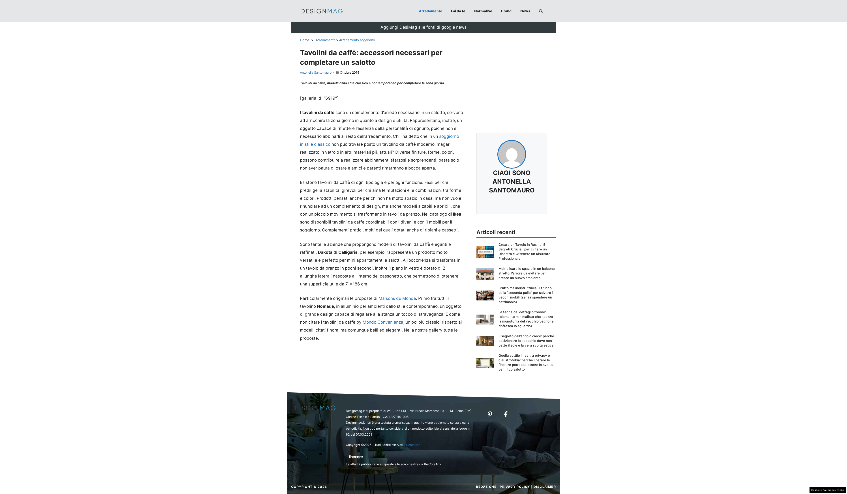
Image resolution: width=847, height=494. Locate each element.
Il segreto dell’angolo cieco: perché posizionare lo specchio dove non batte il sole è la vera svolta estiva (526, 340)
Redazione (486, 486)
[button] (541, 11)
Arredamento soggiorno (357, 40)
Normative (483, 11)
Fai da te (458, 11)
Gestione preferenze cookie (828, 490)
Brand (506, 11)
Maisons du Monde (397, 298)
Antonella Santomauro (316, 72)
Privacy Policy (515, 486)
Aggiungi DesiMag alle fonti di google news (423, 27)
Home (304, 40)
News (525, 11)
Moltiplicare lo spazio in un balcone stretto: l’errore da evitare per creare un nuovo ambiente (526, 273)
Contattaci (413, 445)
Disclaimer (545, 486)
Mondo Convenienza (383, 322)
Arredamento (430, 11)
